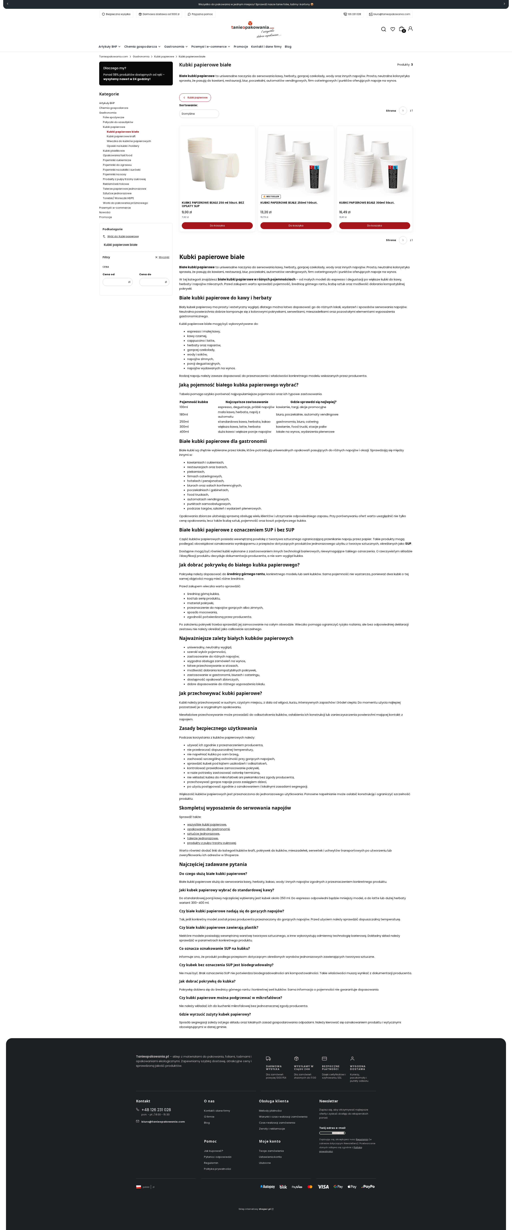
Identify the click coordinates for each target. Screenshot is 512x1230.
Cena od (109, 274)
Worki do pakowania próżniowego (125, 203)
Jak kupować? (213, 1151)
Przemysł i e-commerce (115, 208)
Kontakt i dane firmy (217, 1111)
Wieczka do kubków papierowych (129, 141)
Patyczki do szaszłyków (118, 122)
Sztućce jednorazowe (117, 193)
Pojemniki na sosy (114, 174)
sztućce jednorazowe (203, 834)
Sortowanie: (188, 105)
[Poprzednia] (7, 4)
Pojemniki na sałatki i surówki (121, 170)
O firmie (209, 1117)
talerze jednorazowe (202, 838)
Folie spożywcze (113, 117)
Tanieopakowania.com (113, 56)
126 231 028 (354, 14)
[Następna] (504, 4)
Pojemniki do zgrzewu (117, 165)
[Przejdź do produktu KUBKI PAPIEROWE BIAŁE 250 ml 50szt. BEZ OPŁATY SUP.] (217, 163)
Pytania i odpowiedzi (217, 1157)
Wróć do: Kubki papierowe (123, 236)
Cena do (145, 274)
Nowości (104, 212)
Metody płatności (270, 1111)
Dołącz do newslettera (338, 1133)
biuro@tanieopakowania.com (391, 14)
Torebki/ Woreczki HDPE (118, 198)
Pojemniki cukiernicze (117, 160)
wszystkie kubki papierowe (206, 824)
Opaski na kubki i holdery (123, 146)
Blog (207, 1123)
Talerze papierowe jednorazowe (124, 189)
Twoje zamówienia (271, 1151)
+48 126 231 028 (156, 1110)
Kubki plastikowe (114, 151)
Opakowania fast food (117, 155)
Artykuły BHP (107, 103)
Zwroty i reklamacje (272, 1129)
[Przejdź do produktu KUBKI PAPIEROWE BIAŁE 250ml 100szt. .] (295, 163)
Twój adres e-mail (332, 1128)
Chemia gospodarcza (113, 108)
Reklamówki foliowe (116, 184)
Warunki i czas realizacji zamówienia (283, 1117)
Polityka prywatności (217, 1169)
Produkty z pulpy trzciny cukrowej (124, 179)
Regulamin (211, 1163)
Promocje (105, 217)
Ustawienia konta (270, 1157)
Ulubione (265, 1163)
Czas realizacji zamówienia (277, 1123)
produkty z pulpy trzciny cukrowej (211, 843)
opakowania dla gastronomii (208, 829)
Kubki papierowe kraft (121, 136)
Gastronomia (141, 56)
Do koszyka (217, 225)
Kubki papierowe (164, 56)
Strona (391, 111)
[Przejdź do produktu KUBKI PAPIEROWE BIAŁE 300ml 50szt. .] (374, 163)
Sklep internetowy (255, 1209)
